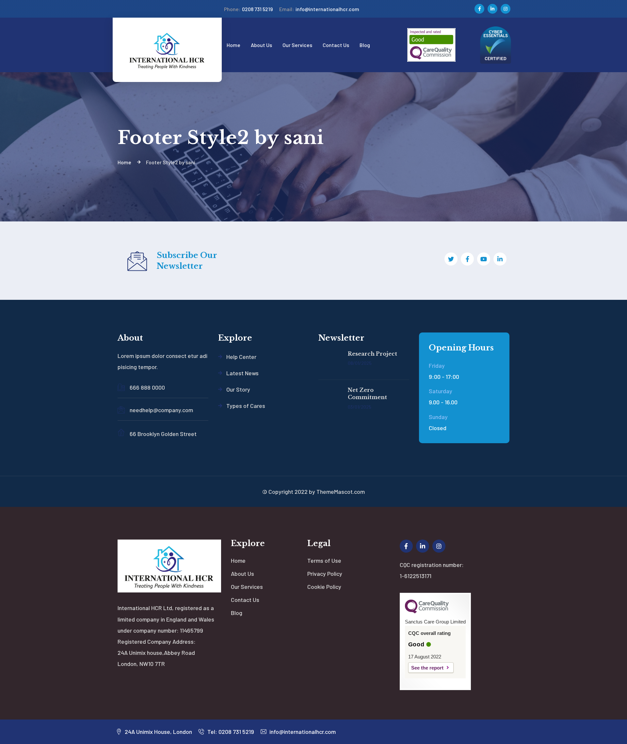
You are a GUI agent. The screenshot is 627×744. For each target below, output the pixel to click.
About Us (242, 573)
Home (238, 560)
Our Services (247, 586)
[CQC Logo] (427, 611)
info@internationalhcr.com (319, 9)
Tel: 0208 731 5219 (230, 731)
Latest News (242, 373)
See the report (427, 668)
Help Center (241, 356)
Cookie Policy (324, 586)
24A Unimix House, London (157, 731)
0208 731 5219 (248, 9)
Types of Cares (245, 405)
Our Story (238, 389)
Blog (236, 612)
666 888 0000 (147, 387)
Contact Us (245, 599)
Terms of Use (324, 560)
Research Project (372, 353)
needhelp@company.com (161, 409)
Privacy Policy (324, 573)
